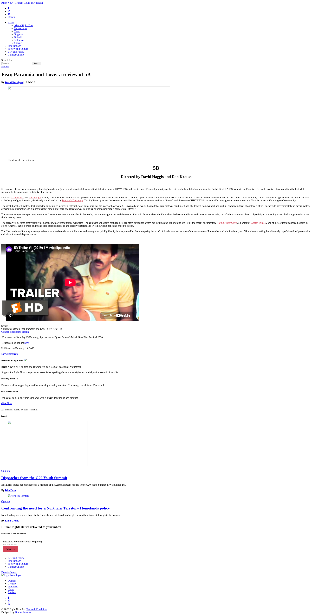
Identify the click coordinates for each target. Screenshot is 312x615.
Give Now (6, 403)
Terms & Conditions (36, 609)
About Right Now (23, 25)
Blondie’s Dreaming (72, 200)
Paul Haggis (35, 197)
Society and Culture (18, 48)
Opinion (5, 471)
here (26, 342)
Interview (13, 586)
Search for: (7, 60)
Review (5, 66)
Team (17, 31)
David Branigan (14, 82)
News (11, 589)
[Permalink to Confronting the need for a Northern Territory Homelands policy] (156, 495)
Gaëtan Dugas (258, 222)
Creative (12, 583)
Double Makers (23, 612)
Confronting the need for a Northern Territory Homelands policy (55, 508)
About (11, 22)
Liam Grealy (12, 520)
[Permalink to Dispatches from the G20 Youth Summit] (156, 444)
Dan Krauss (17, 197)
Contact (18, 43)
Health (25, 331)
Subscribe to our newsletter (22, 541)
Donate (11, 17)
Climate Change (16, 54)
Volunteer (19, 40)
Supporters (19, 34)
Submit (18, 37)
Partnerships (20, 28)
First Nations (14, 45)
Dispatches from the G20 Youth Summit (34, 478)
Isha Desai (10, 490)
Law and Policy (16, 51)
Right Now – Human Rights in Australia (22, 2)
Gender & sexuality (11, 331)
